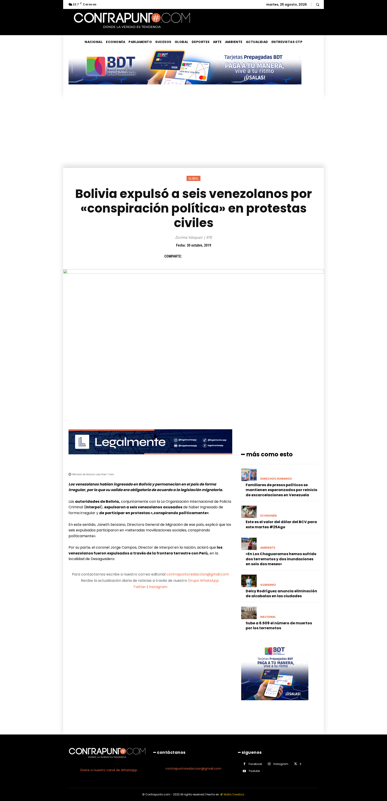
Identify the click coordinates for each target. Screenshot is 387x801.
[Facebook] (187, 256)
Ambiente (267, 547)
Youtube (254, 771)
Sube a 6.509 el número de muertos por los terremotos (279, 626)
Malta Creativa (234, 794)
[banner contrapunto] (150, 458)
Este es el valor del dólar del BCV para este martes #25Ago (281, 524)
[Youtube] (244, 771)
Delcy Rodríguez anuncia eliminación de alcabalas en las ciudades (281, 593)
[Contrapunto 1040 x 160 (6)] (185, 88)
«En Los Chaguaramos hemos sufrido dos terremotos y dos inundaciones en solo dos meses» (281, 559)
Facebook (255, 764)
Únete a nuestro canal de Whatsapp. (109, 770)
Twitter (139, 586)
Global (193, 178)
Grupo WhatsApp (204, 580)
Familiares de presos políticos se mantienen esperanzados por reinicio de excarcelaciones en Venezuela (281, 490)
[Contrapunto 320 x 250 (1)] (274, 704)
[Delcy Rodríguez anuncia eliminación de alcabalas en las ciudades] (249, 581)
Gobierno (268, 585)
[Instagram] (269, 764)
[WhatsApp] (218, 256)
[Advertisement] (193, 134)
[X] (197, 256)
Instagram (158, 586)
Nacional (268, 617)
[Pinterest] (208, 256)
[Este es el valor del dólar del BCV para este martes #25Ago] (249, 512)
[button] (317, 4)
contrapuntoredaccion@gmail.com (197, 574)
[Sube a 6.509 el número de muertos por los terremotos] (249, 613)
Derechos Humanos (276, 478)
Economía (268, 515)
